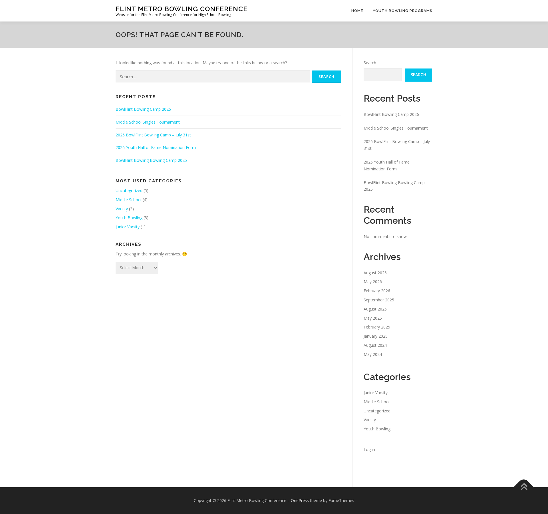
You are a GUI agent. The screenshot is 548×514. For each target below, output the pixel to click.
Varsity (122, 208)
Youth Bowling (129, 217)
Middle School (129, 199)
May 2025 (373, 318)
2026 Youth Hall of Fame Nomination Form (156, 147)
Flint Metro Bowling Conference (181, 9)
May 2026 (373, 281)
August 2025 (375, 309)
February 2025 (377, 327)
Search (370, 62)
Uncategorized (129, 190)
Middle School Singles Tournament (148, 122)
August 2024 (375, 345)
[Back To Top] (524, 487)
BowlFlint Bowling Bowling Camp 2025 (151, 160)
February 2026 (377, 290)
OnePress (300, 500)
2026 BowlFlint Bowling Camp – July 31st (153, 135)
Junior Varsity (128, 226)
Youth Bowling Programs (402, 11)
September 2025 (379, 300)
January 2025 (376, 336)
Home (357, 11)
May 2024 (373, 354)
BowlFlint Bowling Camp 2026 (143, 109)
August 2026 (375, 272)
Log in (369, 449)
